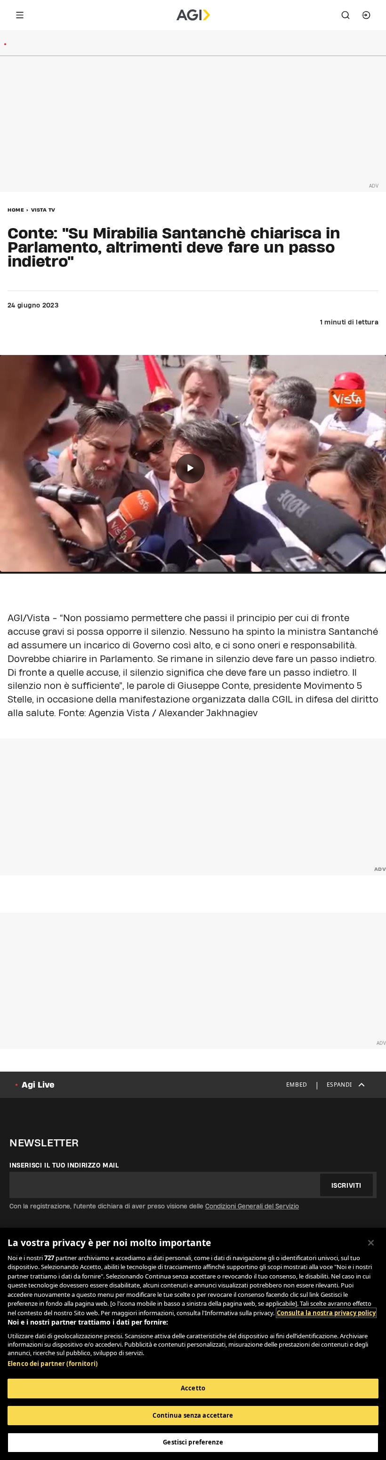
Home (16, 209)
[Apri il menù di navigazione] (19, 15)
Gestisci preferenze (193, 1442)
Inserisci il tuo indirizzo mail (64, 1165)
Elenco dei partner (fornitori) (52, 1363)
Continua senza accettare (193, 1415)
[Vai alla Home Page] (193, 15)
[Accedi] (366, 15)
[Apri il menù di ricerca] (345, 15)
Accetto (193, 1388)
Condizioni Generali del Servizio (252, 1206)
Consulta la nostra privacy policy (326, 1313)
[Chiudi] (371, 1242)
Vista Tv (43, 209)
